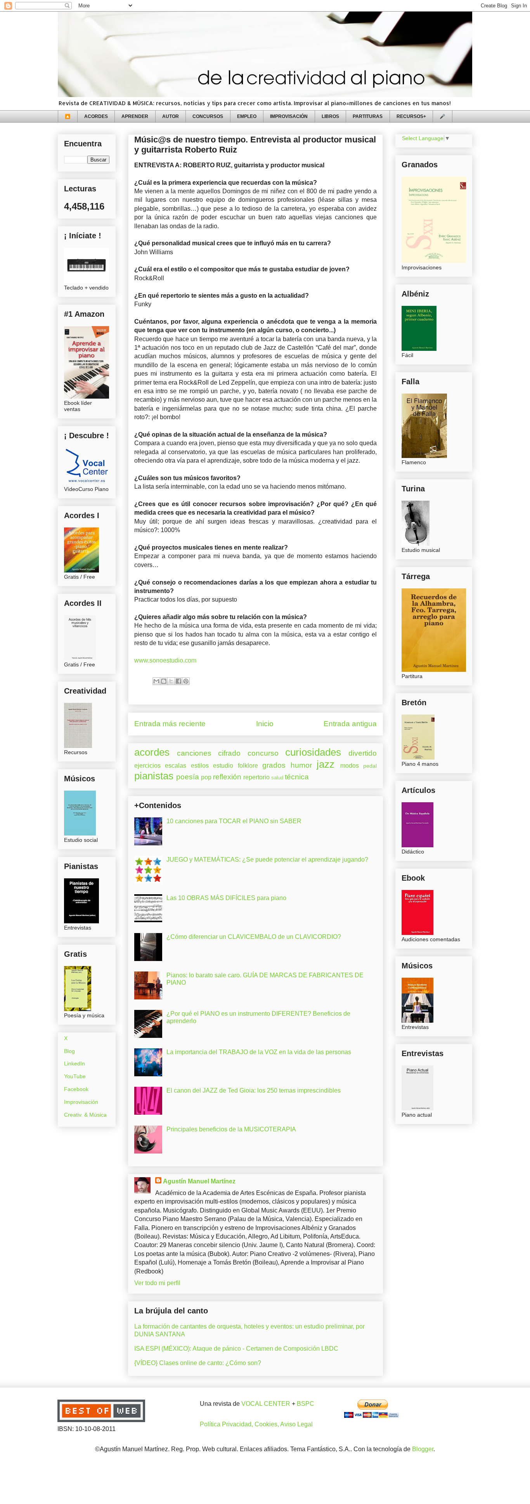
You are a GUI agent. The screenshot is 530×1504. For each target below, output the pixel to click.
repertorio (256, 777)
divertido (362, 753)
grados (274, 765)
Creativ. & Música (85, 1115)
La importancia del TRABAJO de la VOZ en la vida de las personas (258, 1052)
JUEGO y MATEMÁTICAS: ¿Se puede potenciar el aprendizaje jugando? (267, 859)
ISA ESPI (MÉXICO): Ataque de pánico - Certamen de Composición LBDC (236, 1348)
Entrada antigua (350, 724)
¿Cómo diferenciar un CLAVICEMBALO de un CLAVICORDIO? (253, 936)
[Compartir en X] (171, 681)
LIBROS (330, 116)
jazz (325, 764)
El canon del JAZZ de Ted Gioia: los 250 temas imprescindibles (253, 1090)
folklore (248, 765)
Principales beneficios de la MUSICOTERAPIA (231, 1129)
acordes (152, 752)
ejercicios (147, 765)
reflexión (227, 777)
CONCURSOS (207, 116)
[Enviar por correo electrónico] (156, 681)
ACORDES (96, 116)
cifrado (229, 753)
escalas (175, 765)
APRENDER (134, 116)
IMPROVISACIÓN (289, 116)
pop (206, 777)
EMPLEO (246, 116)
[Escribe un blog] (164, 681)
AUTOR (170, 116)
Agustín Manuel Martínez (199, 1181)
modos (349, 765)
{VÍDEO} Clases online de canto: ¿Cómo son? (197, 1363)
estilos (200, 765)
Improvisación (81, 1102)
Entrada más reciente (170, 724)
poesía (187, 777)
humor (301, 765)
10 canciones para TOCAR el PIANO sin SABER (233, 821)
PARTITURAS (368, 116)
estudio (223, 765)
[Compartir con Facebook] (178, 681)
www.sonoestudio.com (165, 660)
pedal (370, 766)
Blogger (422, 1449)
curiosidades (313, 752)
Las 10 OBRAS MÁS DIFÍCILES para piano (226, 898)
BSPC (305, 1403)
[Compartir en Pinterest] (186, 681)
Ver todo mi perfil (157, 1283)
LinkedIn (74, 1063)
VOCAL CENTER (265, 1403)
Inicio (265, 724)
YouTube (75, 1076)
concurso (263, 753)
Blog (69, 1051)
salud (277, 778)
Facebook (76, 1089)
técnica (297, 777)
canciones (194, 753)
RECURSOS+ (411, 116)
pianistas (153, 775)
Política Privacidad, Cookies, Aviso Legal (256, 1424)
